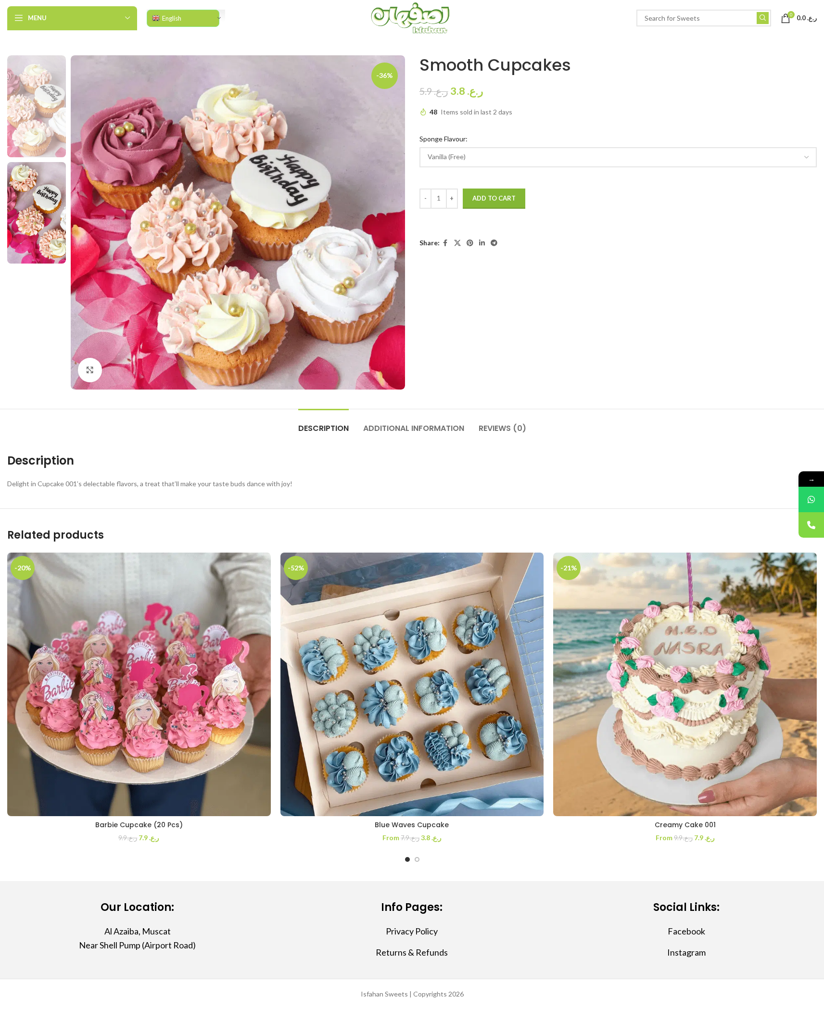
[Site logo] (412, 17)
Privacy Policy (412, 931)
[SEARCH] (763, 18)
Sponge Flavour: (444, 139)
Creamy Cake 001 (685, 825)
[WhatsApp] (811, 499)
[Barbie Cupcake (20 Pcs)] (139, 684)
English (171, 18)
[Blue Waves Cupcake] (412, 684)
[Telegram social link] (494, 243)
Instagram (686, 952)
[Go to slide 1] (407, 859)
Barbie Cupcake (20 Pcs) (139, 825)
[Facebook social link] (445, 243)
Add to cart (494, 198)
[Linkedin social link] (482, 243)
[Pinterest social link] (470, 243)
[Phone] (811, 525)
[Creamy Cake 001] (685, 684)
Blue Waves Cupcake (412, 825)
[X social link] (457, 243)
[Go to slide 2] (417, 859)
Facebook (686, 931)
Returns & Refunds (412, 952)
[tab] (323, 423)
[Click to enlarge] (90, 370)
